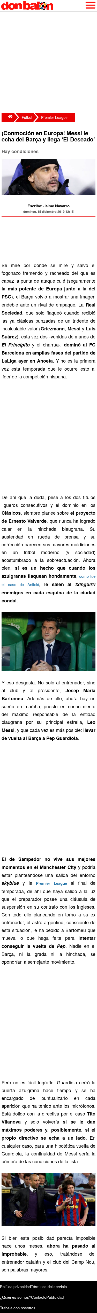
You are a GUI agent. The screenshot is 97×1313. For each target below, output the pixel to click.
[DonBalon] (8, 117)
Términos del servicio (49, 1286)
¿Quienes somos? (15, 1297)
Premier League (54, 117)
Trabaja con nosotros (17, 1307)
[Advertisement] (48, 63)
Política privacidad (15, 1286)
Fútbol (27, 117)
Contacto (38, 1297)
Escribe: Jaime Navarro (48, 206)
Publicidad (55, 1297)
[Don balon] (43, 6)
